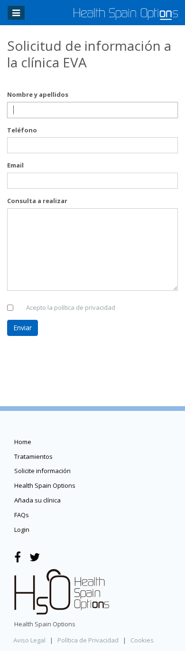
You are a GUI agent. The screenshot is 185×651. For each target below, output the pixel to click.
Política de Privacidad (88, 640)
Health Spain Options (44, 485)
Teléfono (22, 130)
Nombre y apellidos (37, 94)
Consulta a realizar (37, 200)
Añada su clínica (37, 500)
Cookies (142, 640)
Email (15, 165)
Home (22, 441)
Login (21, 529)
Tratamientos (33, 456)
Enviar (22, 327)
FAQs (21, 515)
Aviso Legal (29, 640)
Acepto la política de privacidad (70, 307)
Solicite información (42, 470)
